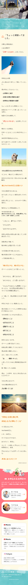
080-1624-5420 (7, 576)
